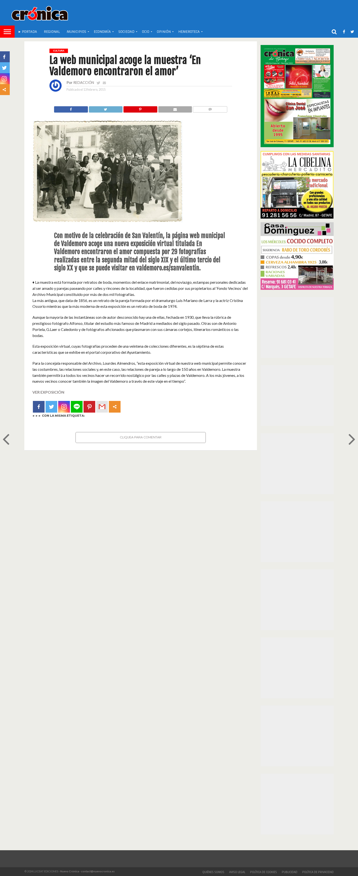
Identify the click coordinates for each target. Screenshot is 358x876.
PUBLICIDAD (289, 872)
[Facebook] (39, 407)
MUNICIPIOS (76, 32)
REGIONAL (52, 32)
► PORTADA (27, 32)
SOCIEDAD (126, 32)
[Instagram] (64, 407)
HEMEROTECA (189, 32)
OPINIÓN (164, 32)
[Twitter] (51, 407)
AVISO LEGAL (237, 872)
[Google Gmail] (102, 407)
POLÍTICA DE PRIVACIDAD (318, 872)
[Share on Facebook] (71, 108)
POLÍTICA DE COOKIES (263, 872)
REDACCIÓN (83, 82)
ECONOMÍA (102, 32)
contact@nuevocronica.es (98, 871)
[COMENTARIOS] (210, 108)
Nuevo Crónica (69, 871)
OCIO (145, 32)
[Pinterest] (89, 407)
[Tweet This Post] (106, 108)
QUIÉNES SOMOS (213, 872)
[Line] (77, 407)
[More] (115, 407)
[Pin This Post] (140, 108)
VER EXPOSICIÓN (48, 392)
